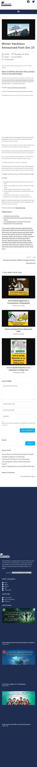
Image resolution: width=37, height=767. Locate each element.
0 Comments (9, 59)
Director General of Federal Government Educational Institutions (18, 80)
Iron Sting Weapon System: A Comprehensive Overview (17, 221)
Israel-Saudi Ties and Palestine (11, 216)
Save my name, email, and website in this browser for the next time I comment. (18, 424)
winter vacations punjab (20, 242)
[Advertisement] (18, 117)
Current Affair (16, 57)
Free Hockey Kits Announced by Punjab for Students (18, 454)
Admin (7, 54)
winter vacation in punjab (19, 234)
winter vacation (15, 230)
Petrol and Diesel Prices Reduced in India (18, 330)
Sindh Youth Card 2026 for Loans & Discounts (15, 459)
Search (4, 440)
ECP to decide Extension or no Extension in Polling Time (18, 368)
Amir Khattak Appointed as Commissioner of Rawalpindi (18, 302)
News (7, 57)
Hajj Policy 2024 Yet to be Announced (13, 223)
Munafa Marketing (20, 208)
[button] (18, 11)
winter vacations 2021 (15, 236)
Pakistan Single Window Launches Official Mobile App (18, 466)
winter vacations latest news (17, 240)
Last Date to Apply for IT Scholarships (13, 457)
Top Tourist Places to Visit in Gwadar (17, 87)
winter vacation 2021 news (21, 232)
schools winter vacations (13, 228)
